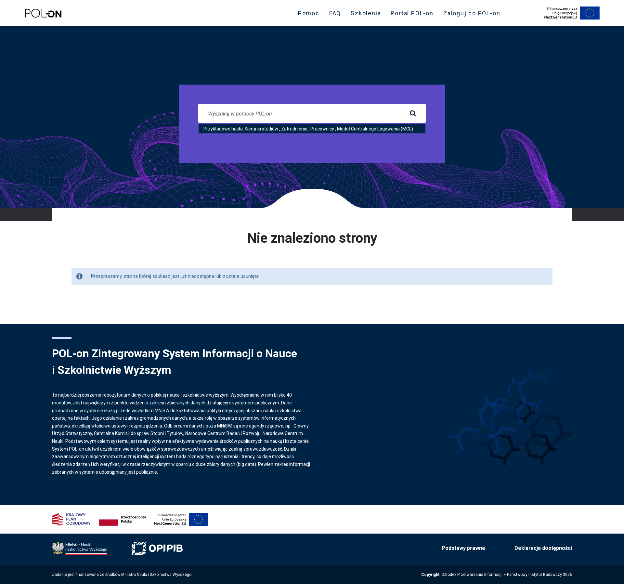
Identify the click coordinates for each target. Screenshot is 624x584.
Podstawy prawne (463, 548)
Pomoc (308, 13)
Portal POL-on (413, 15)
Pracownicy (322, 128)
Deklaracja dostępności (543, 548)
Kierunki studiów (261, 128)
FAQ (335, 13)
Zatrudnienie (294, 128)
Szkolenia (367, 15)
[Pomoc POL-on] (43, 13)
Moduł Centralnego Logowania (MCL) (375, 128)
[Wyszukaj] (412, 113)
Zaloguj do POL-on (474, 15)
